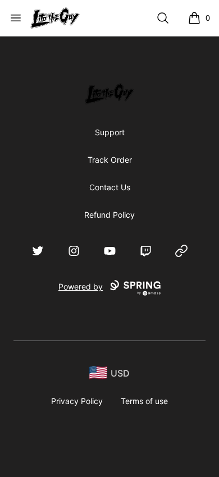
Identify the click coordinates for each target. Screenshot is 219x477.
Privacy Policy (77, 401)
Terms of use (144, 401)
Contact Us (109, 187)
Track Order (110, 159)
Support (110, 132)
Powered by (80, 286)
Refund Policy (109, 214)
